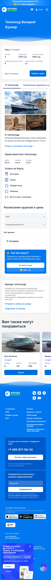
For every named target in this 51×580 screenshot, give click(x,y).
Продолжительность (15, 225)
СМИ (7, 412)
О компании (10, 409)
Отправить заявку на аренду (18, 304)
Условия (27, 557)
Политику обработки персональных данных (23, 496)
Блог (7, 418)
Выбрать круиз (38, 73)
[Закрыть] (30, 546)
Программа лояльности (36, 421)
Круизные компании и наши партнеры (35, 430)
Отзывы (30, 409)
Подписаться (25, 489)
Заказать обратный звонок (25, 457)
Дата (7, 217)
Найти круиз (32, 415)
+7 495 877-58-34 (20, 449)
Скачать (8, 566)
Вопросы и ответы (34, 412)
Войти (41, 10)
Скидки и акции (11, 415)
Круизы (21, 372)
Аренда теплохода (34, 418)
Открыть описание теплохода (18, 146)
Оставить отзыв (25, 265)
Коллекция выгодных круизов (35, 425)
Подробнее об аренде (15, 308)
